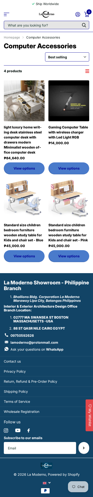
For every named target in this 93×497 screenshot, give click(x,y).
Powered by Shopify (64, 474)
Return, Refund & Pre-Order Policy (30, 381)
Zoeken (84, 25)
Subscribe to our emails (23, 438)
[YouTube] (17, 430)
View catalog (6, 14)
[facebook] (28, 430)
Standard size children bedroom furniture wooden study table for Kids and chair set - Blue (23, 232)
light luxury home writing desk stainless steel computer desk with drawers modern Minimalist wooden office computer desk (23, 139)
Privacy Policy (15, 371)
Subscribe (83, 448)
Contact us (12, 361)
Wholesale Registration (21, 411)
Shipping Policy (16, 391)
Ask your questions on (36, 349)
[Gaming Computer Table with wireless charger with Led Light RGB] (68, 100)
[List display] (87, 71)
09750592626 (22, 335)
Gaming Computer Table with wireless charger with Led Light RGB (68, 132)
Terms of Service (17, 401)
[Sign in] (77, 14)
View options (24, 168)
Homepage (12, 37)
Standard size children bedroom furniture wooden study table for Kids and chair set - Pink (68, 232)
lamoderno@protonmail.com (34, 342)
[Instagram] (6, 430)
